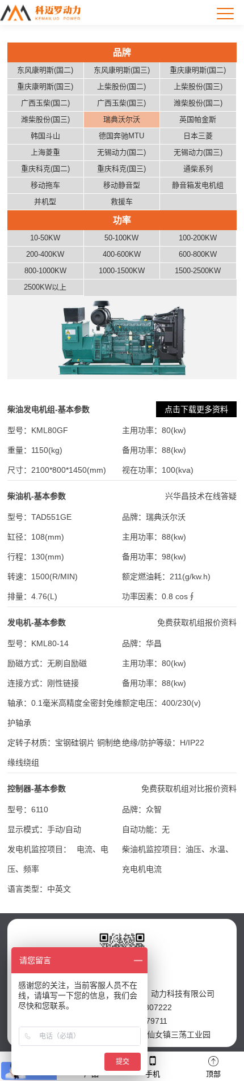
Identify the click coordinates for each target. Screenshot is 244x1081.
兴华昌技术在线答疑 (201, 496)
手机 (152, 1074)
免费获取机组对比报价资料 (189, 788)
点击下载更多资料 (196, 409)
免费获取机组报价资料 (197, 622)
